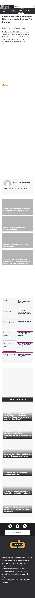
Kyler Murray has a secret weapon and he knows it (24, 301)
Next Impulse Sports (13, 532)
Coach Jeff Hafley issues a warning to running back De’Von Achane (25, 345)
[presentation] (9, 303)
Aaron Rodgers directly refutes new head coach (25, 322)
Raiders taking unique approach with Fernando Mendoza (25, 334)
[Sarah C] (5, 84)
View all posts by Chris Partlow (15, 188)
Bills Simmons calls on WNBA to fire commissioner (24, 355)
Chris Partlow (8, 28)
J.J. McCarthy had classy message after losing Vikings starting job (24, 312)
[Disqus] (17, 110)
